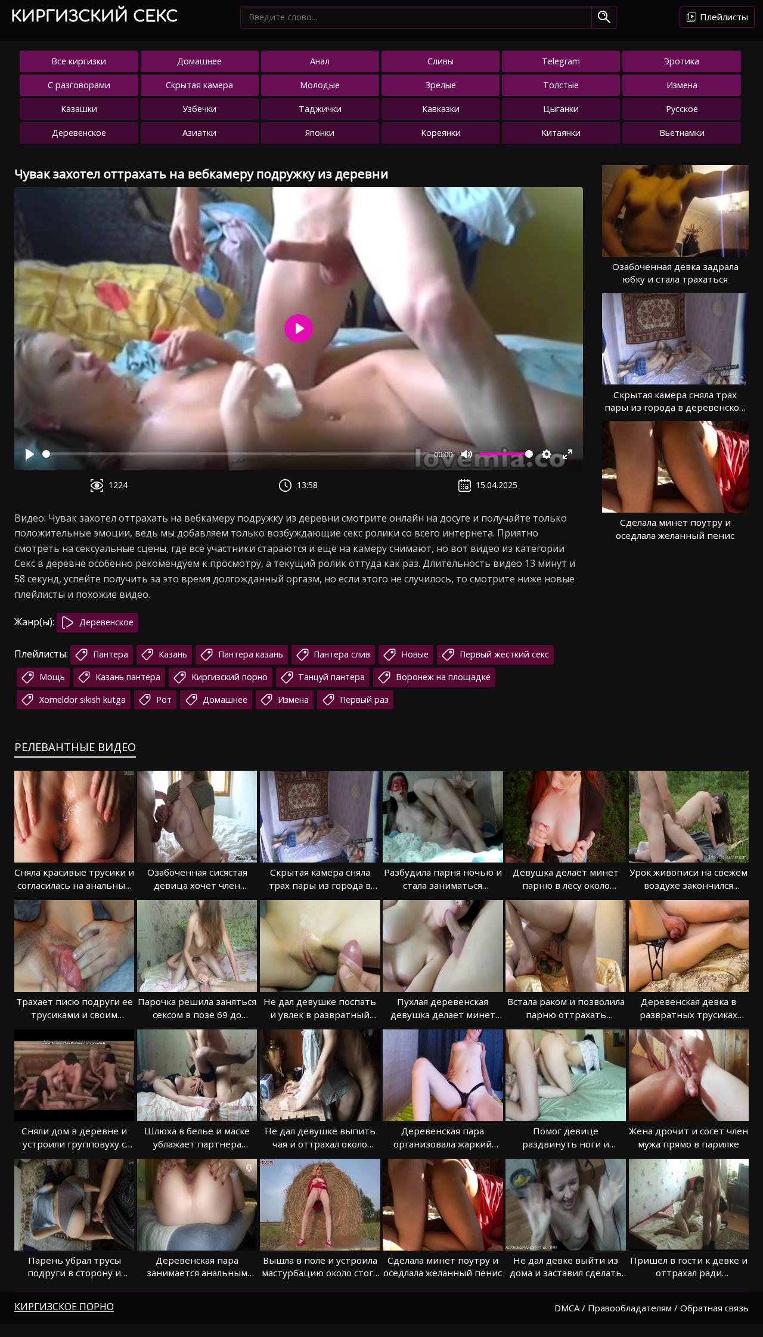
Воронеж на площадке (442, 677)
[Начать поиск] (604, 17)
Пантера (109, 654)
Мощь (51, 677)
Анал (320, 61)
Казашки (79, 108)
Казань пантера (126, 677)
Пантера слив (340, 654)
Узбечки (199, 108)
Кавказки (441, 108)
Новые (414, 654)
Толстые (561, 85)
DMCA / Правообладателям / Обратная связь (651, 1308)
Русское (682, 108)
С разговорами (79, 85)
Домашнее (199, 61)
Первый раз (363, 699)
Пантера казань (249, 654)
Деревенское (79, 132)
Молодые (320, 85)
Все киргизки (78, 61)
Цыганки (561, 108)
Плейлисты (722, 17)
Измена (681, 85)
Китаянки (561, 132)
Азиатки (199, 132)
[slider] (236, 454)
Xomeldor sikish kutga (81, 699)
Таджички (320, 108)
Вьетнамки (682, 132)
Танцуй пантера (330, 677)
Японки (319, 132)
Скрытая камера (199, 85)
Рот (163, 699)
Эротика (681, 61)
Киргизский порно (228, 677)
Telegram (561, 61)
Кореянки (441, 132)
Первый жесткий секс (503, 654)
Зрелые (440, 85)
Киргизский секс (94, 16)
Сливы (440, 61)
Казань (171, 654)
